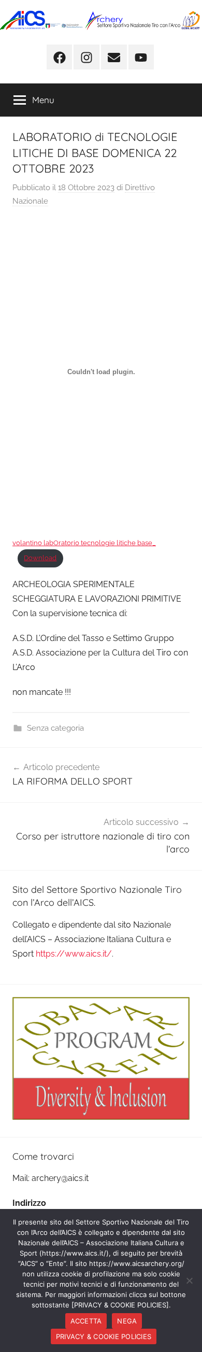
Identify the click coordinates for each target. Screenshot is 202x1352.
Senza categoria (55, 728)
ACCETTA (86, 1321)
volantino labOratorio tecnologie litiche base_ (84, 543)
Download (40, 558)
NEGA (127, 1321)
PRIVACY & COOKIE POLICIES (103, 1336)
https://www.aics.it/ (74, 954)
